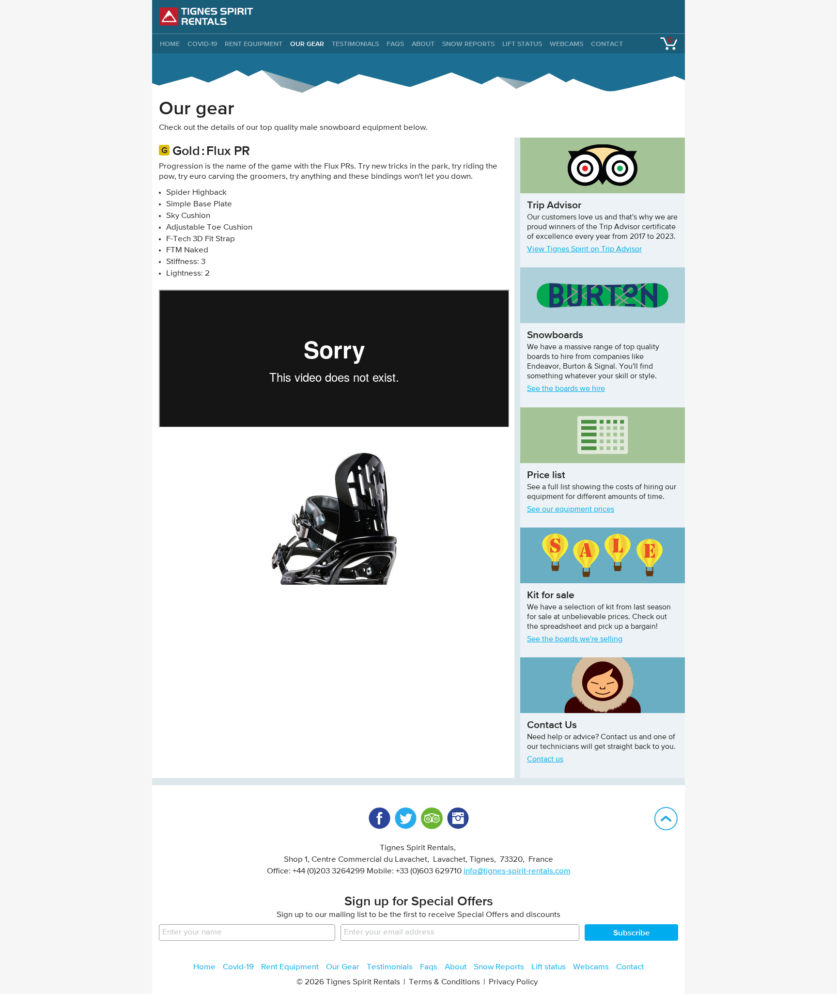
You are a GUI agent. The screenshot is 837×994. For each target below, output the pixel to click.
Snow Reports (468, 43)
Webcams (566, 43)
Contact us (545, 759)
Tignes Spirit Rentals (206, 16)
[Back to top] (666, 818)
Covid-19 (202, 43)
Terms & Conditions (444, 982)
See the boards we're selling (574, 639)
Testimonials (355, 43)
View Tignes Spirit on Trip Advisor (584, 249)
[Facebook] (379, 818)
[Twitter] (405, 818)
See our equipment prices (570, 509)
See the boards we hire (566, 389)
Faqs (395, 43)
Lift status (522, 43)
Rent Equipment (253, 43)
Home (204, 967)
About (423, 43)
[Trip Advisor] (431, 818)
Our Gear (307, 43)
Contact (607, 43)
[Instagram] (458, 818)
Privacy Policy (513, 982)
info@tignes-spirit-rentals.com (517, 871)
